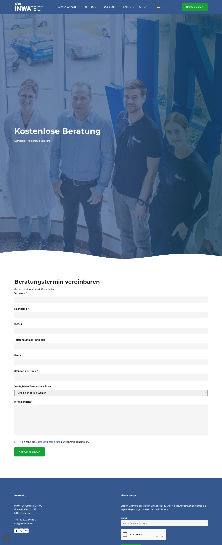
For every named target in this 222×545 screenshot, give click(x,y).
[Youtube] (26, 531)
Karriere (128, 6)
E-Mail (19, 324)
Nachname (21, 308)
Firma (18, 355)
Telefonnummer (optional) (29, 339)
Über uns (109, 6)
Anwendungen (67, 6)
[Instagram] (21, 531)
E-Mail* (125, 518)
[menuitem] (160, 7)
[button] (6, 538)
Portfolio (90, 6)
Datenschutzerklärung (48, 441)
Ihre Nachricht (23, 401)
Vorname (20, 293)
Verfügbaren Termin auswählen (33, 386)
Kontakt (143, 6)
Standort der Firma (26, 370)
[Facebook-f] (16, 531)
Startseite (19, 140)
